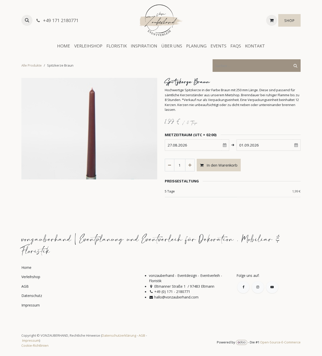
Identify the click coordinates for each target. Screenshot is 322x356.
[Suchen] (295, 65)
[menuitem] (63, 46)
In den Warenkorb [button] (221, 165)
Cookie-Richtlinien (35, 345)
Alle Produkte (31, 65)
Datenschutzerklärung (119, 335)
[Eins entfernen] (169, 165)
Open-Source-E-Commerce (280, 342)
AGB (142, 335)
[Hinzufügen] (190, 165)
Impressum (30, 340)
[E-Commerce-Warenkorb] (271, 20)
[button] (26, 20)
